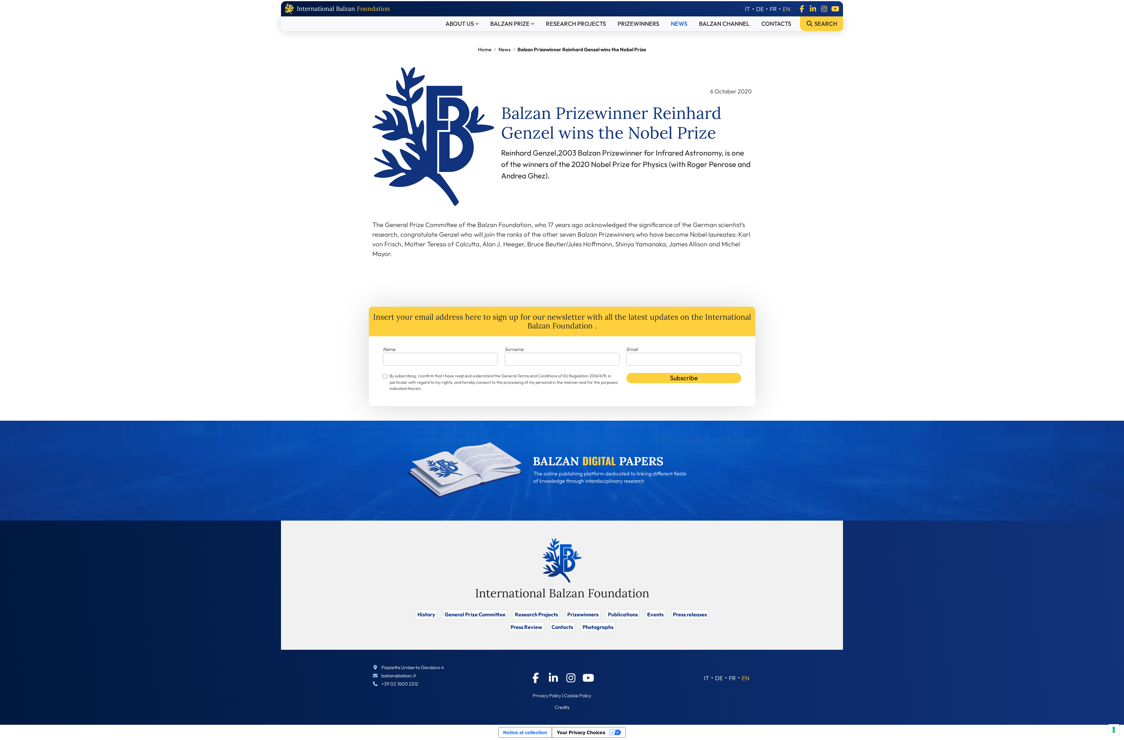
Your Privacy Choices (581, 732)
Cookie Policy (577, 695)
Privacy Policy (547, 695)
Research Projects (576, 23)
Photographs (598, 627)
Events (655, 614)
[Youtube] (835, 8)
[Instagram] (824, 8)
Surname (514, 349)
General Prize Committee (475, 614)
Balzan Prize (510, 23)
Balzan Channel (724, 23)
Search (825, 23)
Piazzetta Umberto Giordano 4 (412, 667)
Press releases (690, 614)
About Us (460, 23)
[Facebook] (801, 8)
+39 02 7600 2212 (399, 684)
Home (484, 49)
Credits (562, 707)
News (679, 23)
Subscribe (684, 378)
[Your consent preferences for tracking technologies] (1113, 729)
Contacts (776, 23)
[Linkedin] (812, 8)
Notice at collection (525, 732)
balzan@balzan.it (398, 675)
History (426, 614)
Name (389, 349)
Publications (623, 614)
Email (632, 349)
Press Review (526, 627)
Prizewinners (638, 23)
